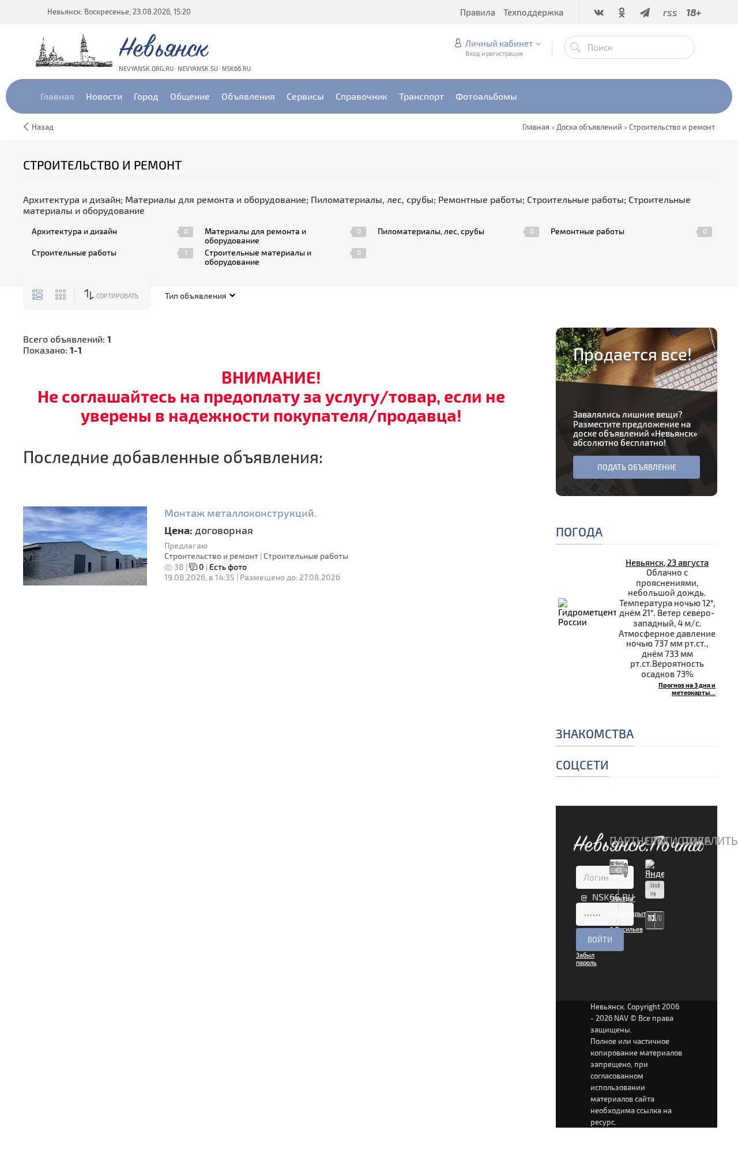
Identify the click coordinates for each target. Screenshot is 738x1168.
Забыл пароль (586, 958)
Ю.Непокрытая (631, 913)
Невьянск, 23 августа (667, 562)
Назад (43, 127)
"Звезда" (622, 898)
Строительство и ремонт (211, 556)
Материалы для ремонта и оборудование (255, 236)
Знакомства (595, 733)
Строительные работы (74, 252)
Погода (579, 531)
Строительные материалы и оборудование (258, 257)
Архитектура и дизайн (74, 231)
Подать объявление (636, 467)
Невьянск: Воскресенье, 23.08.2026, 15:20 (119, 11)
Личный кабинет (499, 43)
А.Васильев (626, 929)
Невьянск (674, 433)
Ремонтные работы (587, 231)
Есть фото (228, 567)
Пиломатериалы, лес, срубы (431, 231)
